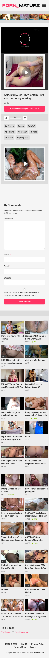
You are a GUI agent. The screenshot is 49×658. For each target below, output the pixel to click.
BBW (32, 126)
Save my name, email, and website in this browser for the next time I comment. (21, 293)
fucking (10, 132)
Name (7, 254)
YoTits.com (6, 632)
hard (35, 132)
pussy (10, 137)
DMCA (24, 644)
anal (22, 126)
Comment (8, 219)
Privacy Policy (37, 644)
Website (7, 278)
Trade (33, 647)
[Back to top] (44, 652)
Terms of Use (19, 647)
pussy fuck (23, 137)
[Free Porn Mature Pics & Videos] (21, 5)
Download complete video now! (25, 109)
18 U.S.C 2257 (11, 644)
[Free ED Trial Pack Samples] (24, 71)
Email (7, 266)
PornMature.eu (21, 632)
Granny (10, 126)
